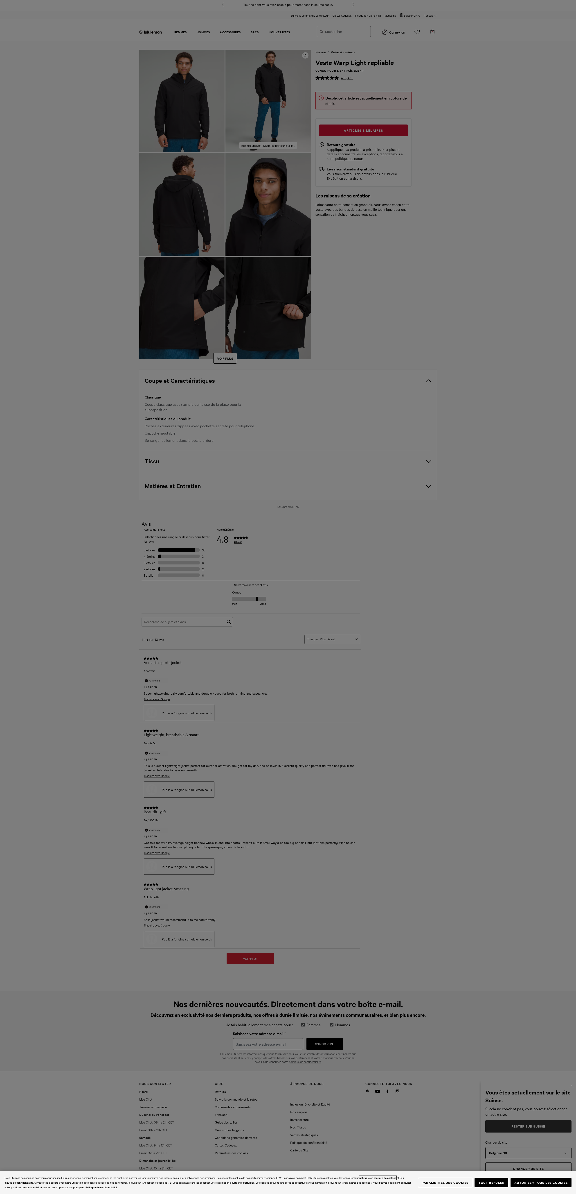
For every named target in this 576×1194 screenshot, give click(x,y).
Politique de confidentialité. (102, 1187)
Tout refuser (491, 1182)
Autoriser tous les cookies (541, 1182)
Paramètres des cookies (445, 1182)
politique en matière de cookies (377, 1178)
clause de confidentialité (18, 1182)
